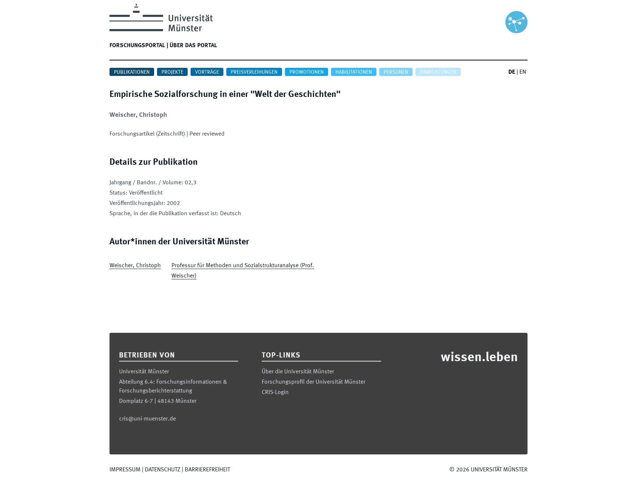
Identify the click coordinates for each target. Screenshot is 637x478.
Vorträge (207, 72)
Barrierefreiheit (207, 470)
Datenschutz (162, 470)
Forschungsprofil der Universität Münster (313, 382)
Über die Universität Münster (298, 372)
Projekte (172, 72)
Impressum (124, 470)
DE (511, 72)
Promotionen (306, 72)
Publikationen (132, 72)
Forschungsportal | (138, 46)
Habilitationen (353, 72)
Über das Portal (193, 46)
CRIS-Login (275, 392)
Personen (396, 72)
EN (522, 72)
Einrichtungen (438, 72)
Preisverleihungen (254, 72)
